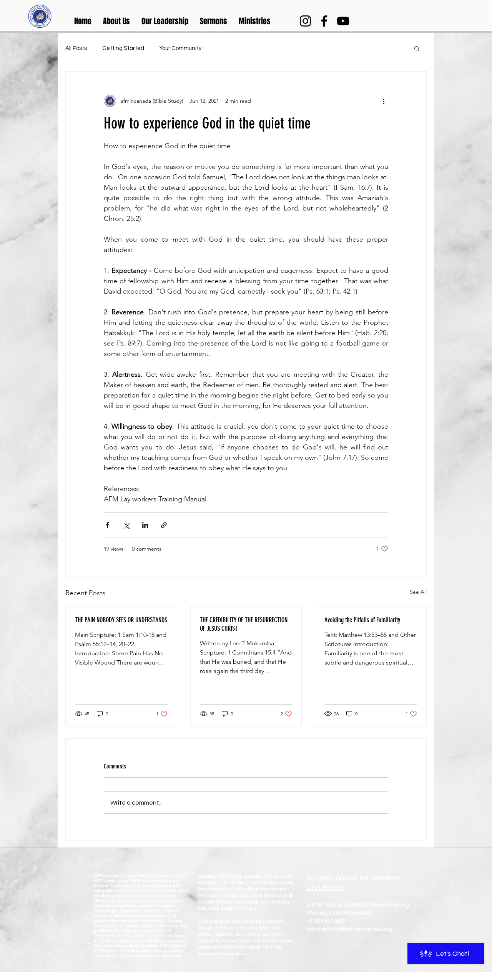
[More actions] (383, 100)
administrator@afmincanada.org (349, 929)
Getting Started (123, 48)
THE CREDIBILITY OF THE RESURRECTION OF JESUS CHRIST (244, 624)
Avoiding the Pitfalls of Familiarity (362, 620)
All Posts (76, 48)
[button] (116, 21)
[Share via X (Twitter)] (126, 525)
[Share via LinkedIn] (145, 525)
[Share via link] (164, 525)
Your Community (180, 48)
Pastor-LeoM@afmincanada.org (367, 905)
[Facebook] (324, 20)
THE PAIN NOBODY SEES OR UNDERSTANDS (121, 620)
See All (418, 591)
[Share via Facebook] (107, 525)
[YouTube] (343, 20)
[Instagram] (305, 20)
